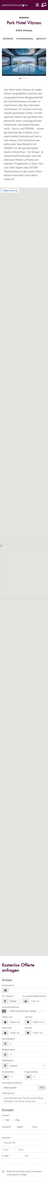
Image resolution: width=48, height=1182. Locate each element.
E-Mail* (5, 1156)
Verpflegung (7, 1060)
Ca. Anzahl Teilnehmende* (34, 996)
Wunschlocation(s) (10, 1007)
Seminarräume (8, 1039)
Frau (17, 1120)
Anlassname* (8, 985)
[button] (19, 78)
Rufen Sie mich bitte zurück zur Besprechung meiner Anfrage (24, 1173)
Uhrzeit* (28, 1017)
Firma (34, 1127)
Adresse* (6, 1138)
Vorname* (6, 1127)
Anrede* (6, 1115)
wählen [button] (13, 1065)
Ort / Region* (8, 996)
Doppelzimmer (31, 1072)
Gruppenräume (8, 1049)
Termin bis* (7, 1028)
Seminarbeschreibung (11, 1083)
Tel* (26, 1156)
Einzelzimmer (8, 1072)
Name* (20, 1127)
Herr (7, 1120)
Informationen (8, 1093)
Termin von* (7, 1017)
